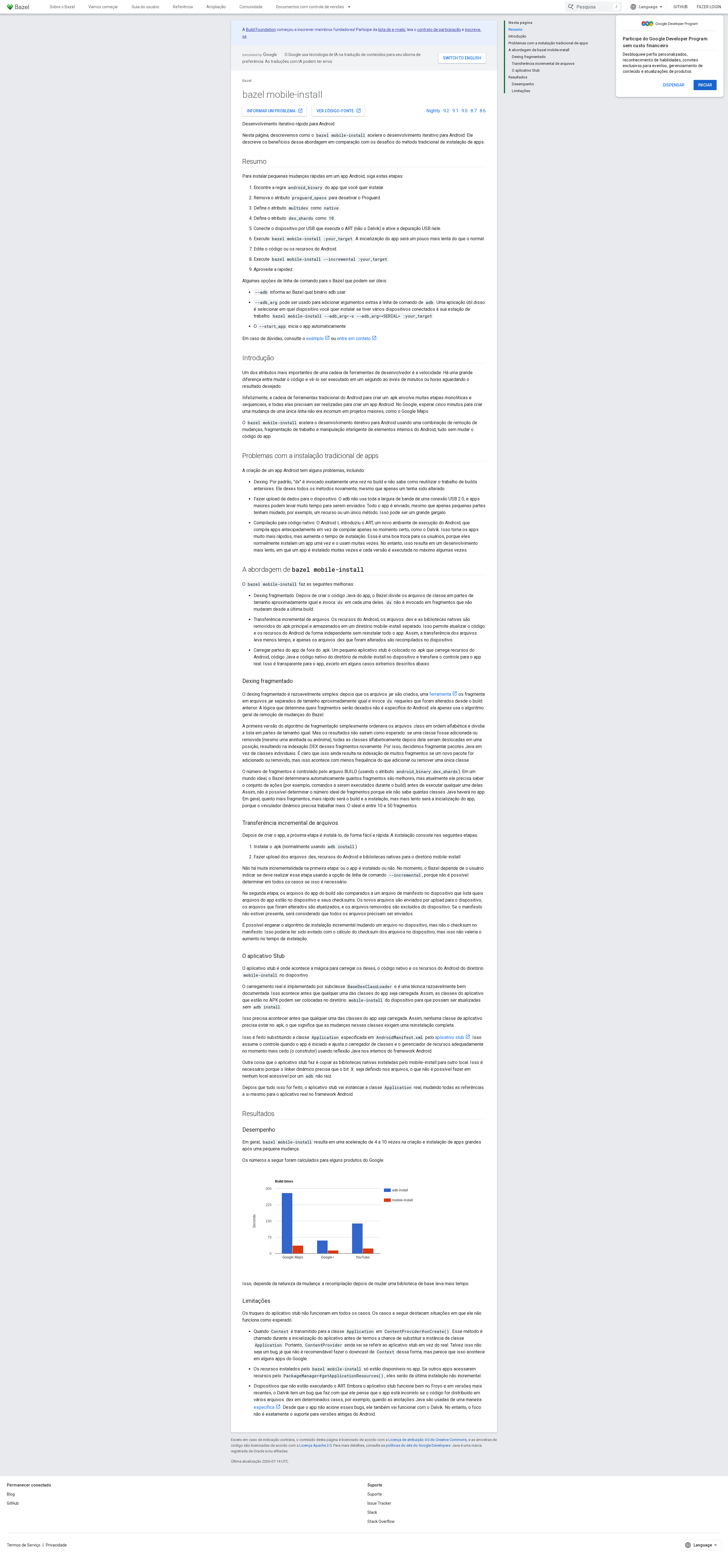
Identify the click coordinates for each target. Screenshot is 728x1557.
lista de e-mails (391, 29)
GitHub (680, 7)
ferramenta (440, 694)
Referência (183, 7)
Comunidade (250, 7)
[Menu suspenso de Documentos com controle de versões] (351, 7)
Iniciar (705, 85)
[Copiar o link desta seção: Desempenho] (281, 1130)
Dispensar (673, 85)
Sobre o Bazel (62, 7)
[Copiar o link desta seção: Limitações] (276, 1301)
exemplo (315, 338)
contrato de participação (439, 29)
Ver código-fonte (339, 110)
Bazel (246, 80)
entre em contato (354, 338)
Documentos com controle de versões (310, 7)
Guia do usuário (145, 7)
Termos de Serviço (23, 1545)
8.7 (474, 110)
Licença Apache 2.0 (315, 1445)
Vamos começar (103, 7)
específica (264, 1407)
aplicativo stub (449, 1037)
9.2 (446, 110)
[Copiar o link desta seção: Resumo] (272, 162)
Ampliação (216, 7)
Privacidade (56, 1545)
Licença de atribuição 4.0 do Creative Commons (427, 1440)
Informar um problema (275, 110)
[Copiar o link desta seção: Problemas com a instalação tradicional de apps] (384, 456)
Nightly (433, 110)
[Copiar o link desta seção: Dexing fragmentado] (298, 681)
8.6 (483, 110)
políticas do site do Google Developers (418, 1445)
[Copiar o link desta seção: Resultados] (280, 1114)
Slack (372, 1512)
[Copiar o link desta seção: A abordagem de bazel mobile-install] (369, 570)
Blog (11, 1494)
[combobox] (593, 7)
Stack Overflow (381, 1521)
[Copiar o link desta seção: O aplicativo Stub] (290, 956)
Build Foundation (261, 29)
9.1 (455, 110)
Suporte (374, 1494)
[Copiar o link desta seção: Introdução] (279, 358)
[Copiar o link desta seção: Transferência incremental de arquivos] (343, 823)
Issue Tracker (379, 1503)
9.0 (465, 110)
